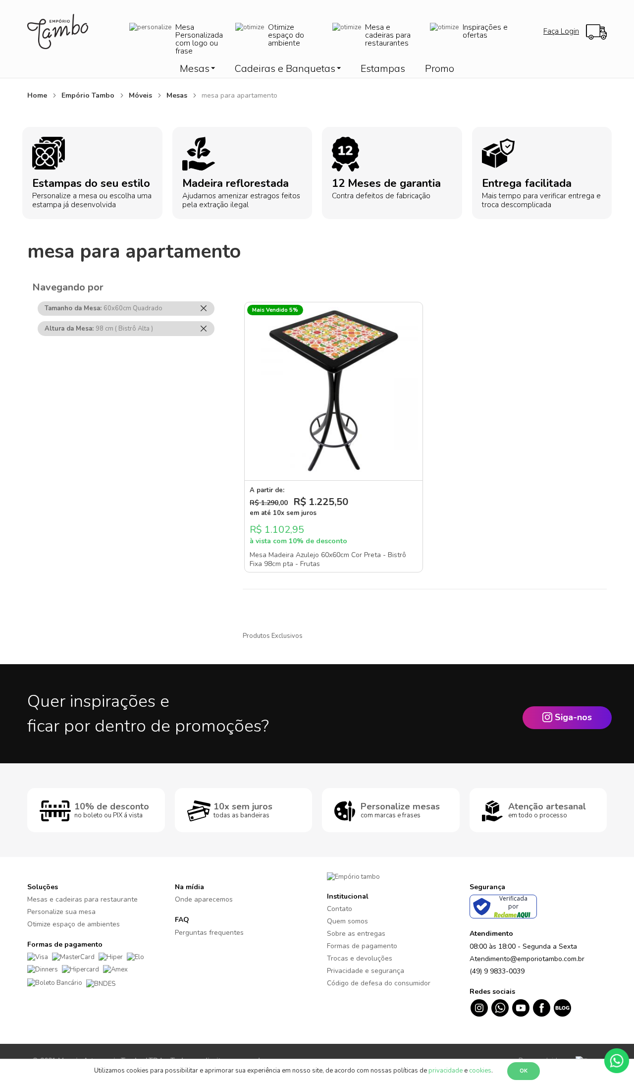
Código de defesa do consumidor (378, 983)
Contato (339, 908)
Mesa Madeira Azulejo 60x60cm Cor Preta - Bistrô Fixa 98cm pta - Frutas (328, 559)
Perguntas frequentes (209, 932)
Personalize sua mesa (61, 911)
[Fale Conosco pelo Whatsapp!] (616, 1060)
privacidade (445, 1070)
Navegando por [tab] (68, 287)
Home (38, 95)
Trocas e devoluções (359, 958)
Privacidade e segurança (365, 970)
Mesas (177, 95)
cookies (480, 1070)
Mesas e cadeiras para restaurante (82, 899)
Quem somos (347, 921)
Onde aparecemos (204, 899)
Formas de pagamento (362, 946)
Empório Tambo (88, 95)
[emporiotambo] (353, 876)
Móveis (141, 95)
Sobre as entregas (356, 933)
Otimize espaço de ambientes (73, 924)
